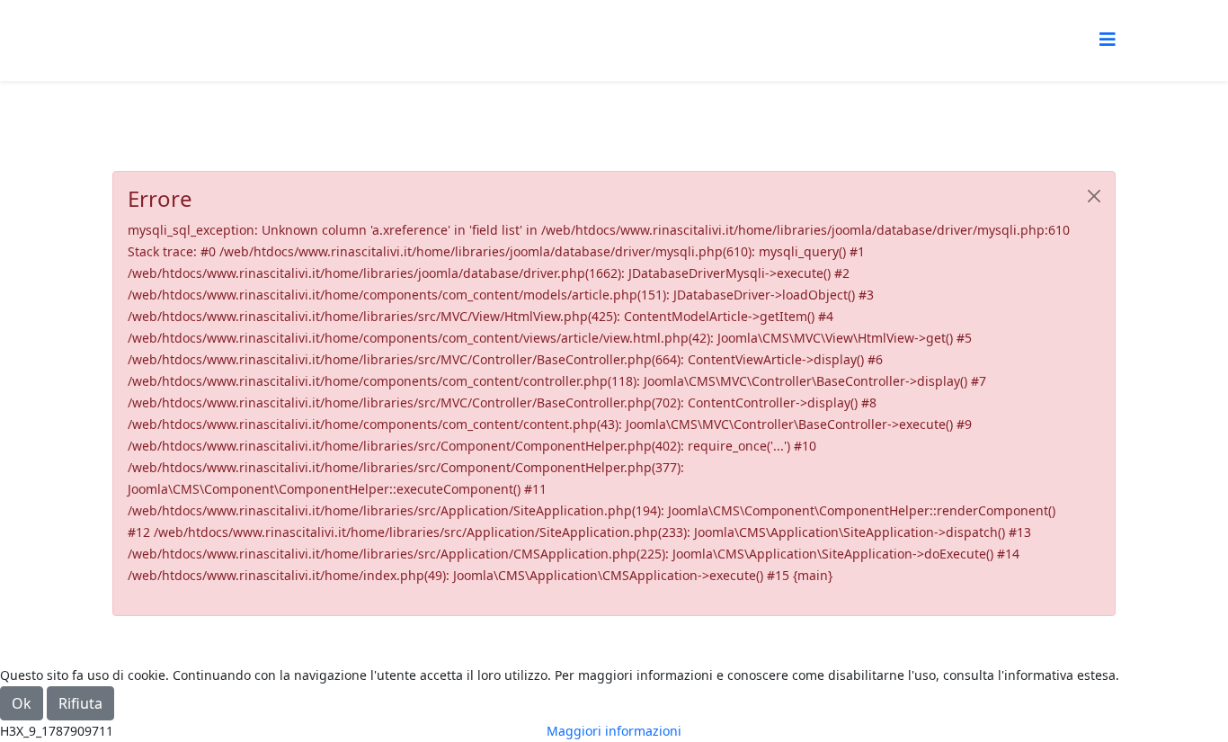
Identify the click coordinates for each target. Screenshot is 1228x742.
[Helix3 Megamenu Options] (1107, 39)
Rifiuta (80, 703)
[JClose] (1094, 196)
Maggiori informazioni (614, 730)
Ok (21, 703)
